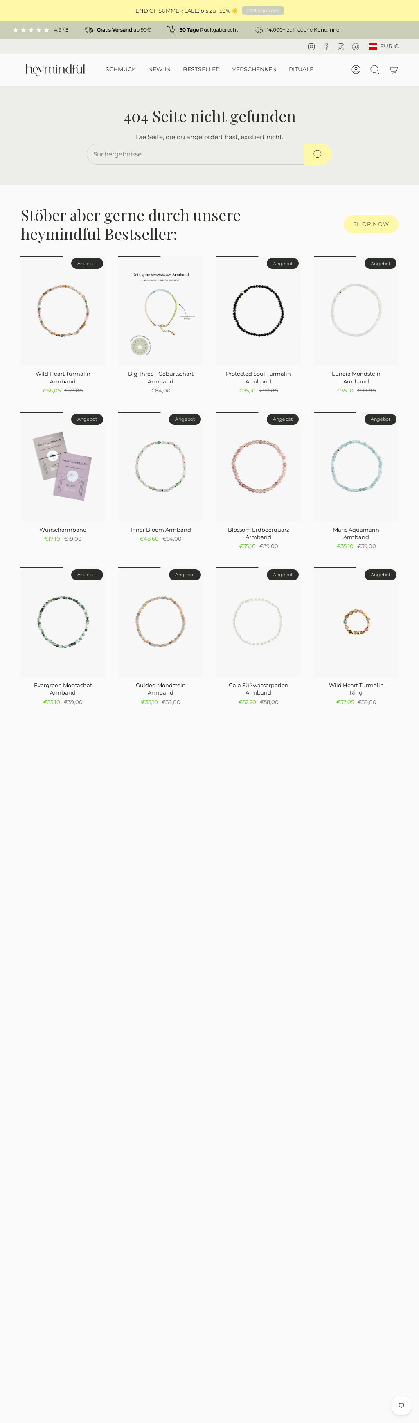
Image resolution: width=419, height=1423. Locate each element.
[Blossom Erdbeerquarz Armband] (258, 467)
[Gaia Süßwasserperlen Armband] (258, 622)
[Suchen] (318, 154)
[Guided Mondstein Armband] (160, 622)
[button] (120, 70)
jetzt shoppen (263, 10)
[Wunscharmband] (62, 467)
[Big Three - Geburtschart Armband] (160, 311)
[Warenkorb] (393, 70)
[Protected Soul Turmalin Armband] (258, 311)
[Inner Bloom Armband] (160, 467)
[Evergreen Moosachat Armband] (62, 622)
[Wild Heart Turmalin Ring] (356, 622)
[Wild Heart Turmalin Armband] (62, 311)
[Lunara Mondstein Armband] (356, 311)
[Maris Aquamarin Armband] (356, 467)
